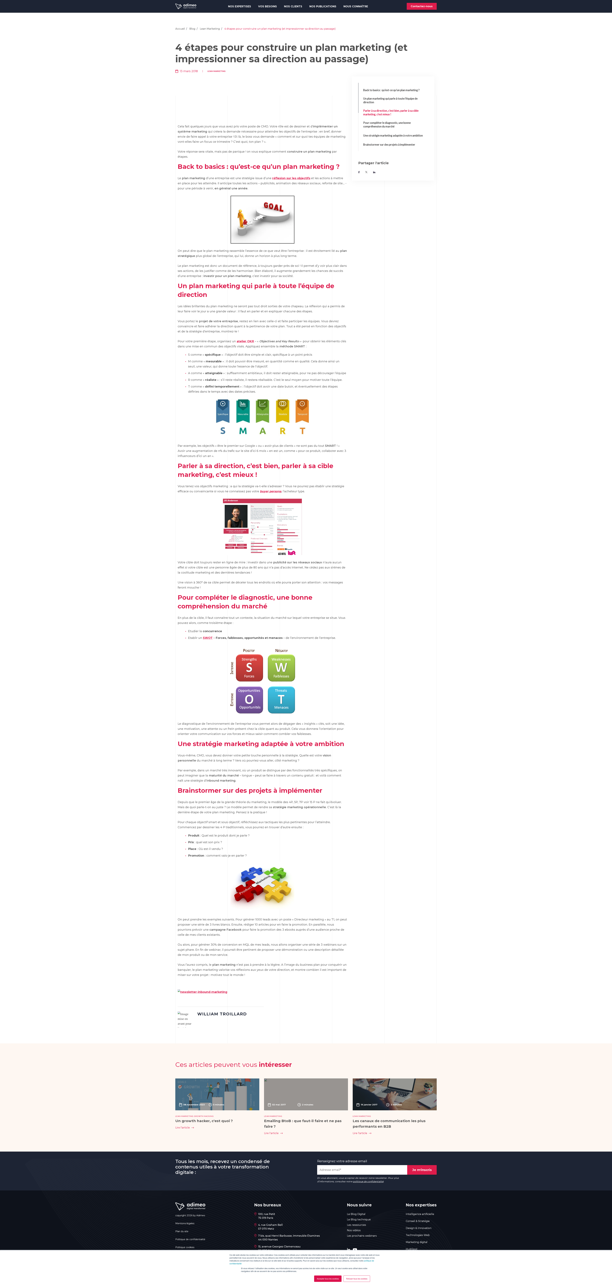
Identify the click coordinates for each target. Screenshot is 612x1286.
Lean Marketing (210, 28)
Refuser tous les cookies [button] (356, 1278)
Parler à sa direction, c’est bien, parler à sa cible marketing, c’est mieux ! (391, 112)
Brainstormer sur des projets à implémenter (389, 144)
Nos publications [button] (322, 6)
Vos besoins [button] (267, 6)
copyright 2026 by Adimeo (190, 1215)
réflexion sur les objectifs (291, 178)
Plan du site (181, 1231)
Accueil (180, 28)
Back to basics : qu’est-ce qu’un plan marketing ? (391, 90)
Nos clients (293, 6)
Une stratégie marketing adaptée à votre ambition (393, 135)
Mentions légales (184, 1223)
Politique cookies (184, 1247)
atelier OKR (245, 341)
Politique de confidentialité (190, 1239)
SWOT (208, 638)
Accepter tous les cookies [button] (328, 1278)
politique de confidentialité (368, 1181)
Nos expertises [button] (239, 6)
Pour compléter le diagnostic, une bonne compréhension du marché (387, 124)
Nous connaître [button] (355, 6)
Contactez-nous (422, 6)
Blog (192, 28)
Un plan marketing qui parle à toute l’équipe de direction (390, 100)
